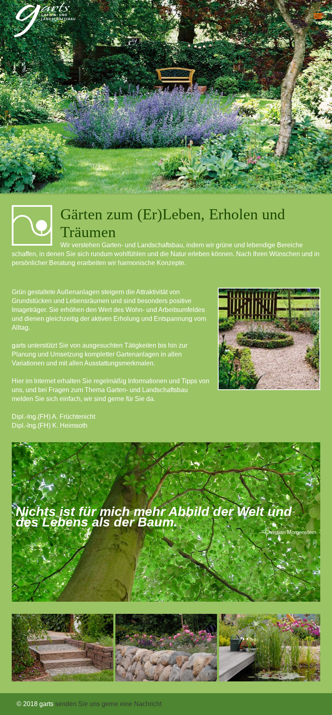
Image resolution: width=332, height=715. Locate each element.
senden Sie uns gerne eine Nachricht (108, 703)
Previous (6, 95)
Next (326, 95)
